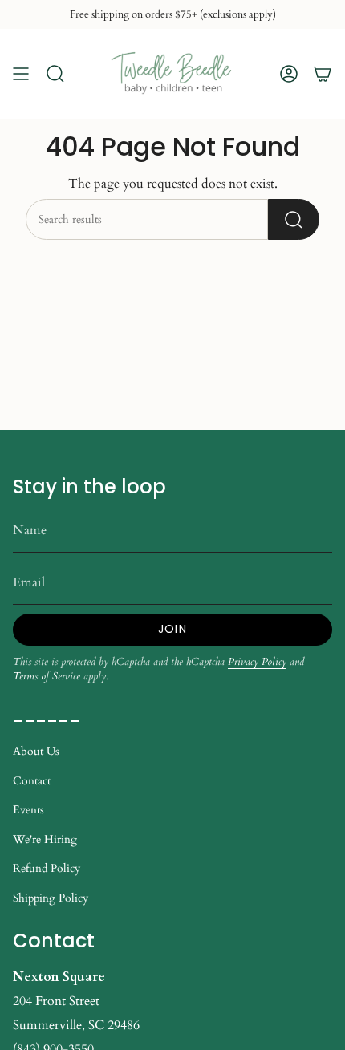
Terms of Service (46, 676)
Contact (32, 781)
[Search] (293, 219)
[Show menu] (21, 73)
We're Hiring (45, 839)
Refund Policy (46, 868)
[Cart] (322, 73)
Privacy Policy (257, 662)
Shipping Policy (50, 898)
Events (28, 809)
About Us (36, 751)
